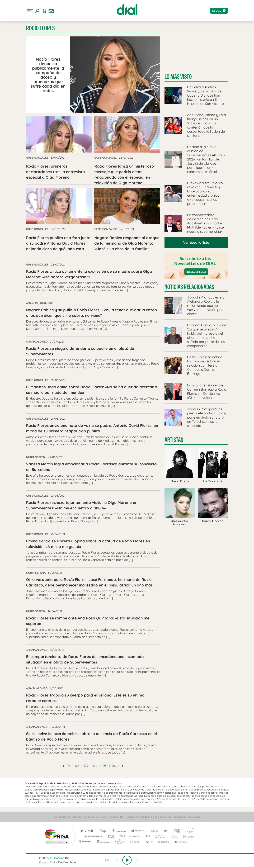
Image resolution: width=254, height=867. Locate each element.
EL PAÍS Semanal (160, 836)
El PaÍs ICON (134, 841)
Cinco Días (134, 836)
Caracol (188, 831)
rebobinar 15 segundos (117, 860)
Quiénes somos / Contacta (68, 816)
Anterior (107, 860)
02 (77, 766)
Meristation (180, 841)
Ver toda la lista (196, 242)
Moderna (102, 841)
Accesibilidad (117, 816)
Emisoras (89, 816)
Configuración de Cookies (186, 816)
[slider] (127, 853)
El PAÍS (87, 831)
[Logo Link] (127, 9)
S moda (148, 841)
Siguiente (147, 860)
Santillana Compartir (138, 831)
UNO (111, 836)
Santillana (120, 831)
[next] (123, 766)
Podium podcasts (119, 841)
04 (95, 766)
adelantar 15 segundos (137, 860)
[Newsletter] (51, 10)
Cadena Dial (147, 836)
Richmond (85, 841)
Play (127, 860)
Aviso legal (101, 816)
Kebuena (185, 836)
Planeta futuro (173, 836)
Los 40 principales (104, 831)
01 (68, 766)
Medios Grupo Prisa (56, 842)
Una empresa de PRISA (56, 834)
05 (105, 766)
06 (114, 766)
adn (175, 831)
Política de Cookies (161, 816)
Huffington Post (92, 836)
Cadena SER (153, 831)
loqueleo (164, 841)
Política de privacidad (137, 816)
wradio (121, 836)
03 (86, 766)
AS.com (164, 831)
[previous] (63, 766)
